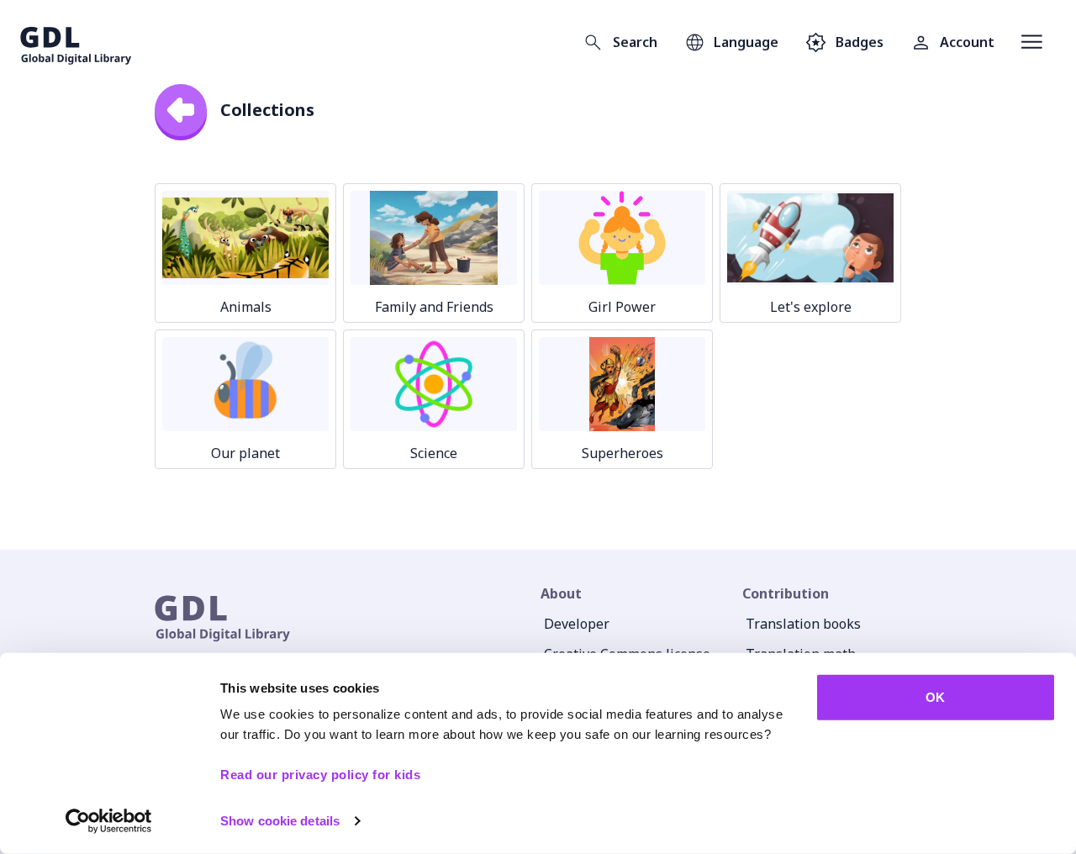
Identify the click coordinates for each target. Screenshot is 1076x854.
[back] (181, 110)
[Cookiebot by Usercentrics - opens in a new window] (108, 821)
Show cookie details (280, 821)
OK (935, 697)
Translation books (803, 623)
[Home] (76, 42)
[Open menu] (1032, 42)
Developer (576, 623)
